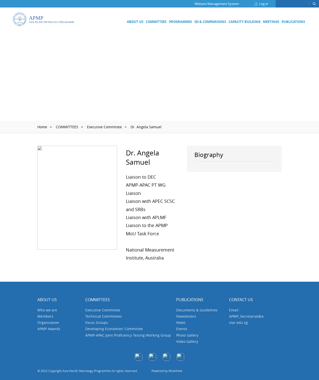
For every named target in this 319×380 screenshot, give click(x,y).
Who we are (47, 310)
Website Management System (217, 3)
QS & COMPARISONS (210, 21)
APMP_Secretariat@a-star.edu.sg (247, 319)
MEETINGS (271, 21)
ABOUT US (135, 21)
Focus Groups (96, 322)
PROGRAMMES (180, 21)
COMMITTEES (156, 21)
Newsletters (186, 316)
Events (181, 328)
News (180, 322)
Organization (48, 322)
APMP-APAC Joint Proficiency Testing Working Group (128, 335)
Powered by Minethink (167, 371)
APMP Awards (48, 328)
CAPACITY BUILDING (244, 21)
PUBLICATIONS (293, 21)
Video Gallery (187, 341)
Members (45, 316)
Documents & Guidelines (197, 310)
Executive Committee (104, 127)
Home (42, 127)
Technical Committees (103, 316)
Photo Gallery (187, 335)
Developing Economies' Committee (114, 328)
